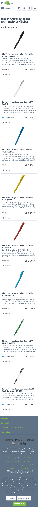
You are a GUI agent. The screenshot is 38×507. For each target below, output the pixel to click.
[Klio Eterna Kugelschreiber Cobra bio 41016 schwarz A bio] (19, 40)
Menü (7, 8)
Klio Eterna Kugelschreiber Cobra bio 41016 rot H (17, 246)
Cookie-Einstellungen (10, 458)
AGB (31, 465)
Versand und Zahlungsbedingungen (15, 465)
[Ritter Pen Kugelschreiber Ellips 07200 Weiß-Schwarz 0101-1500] (19, 375)
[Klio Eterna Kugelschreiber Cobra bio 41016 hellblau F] (19, 136)
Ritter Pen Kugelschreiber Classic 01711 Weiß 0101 (18, 103)
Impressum (24, 468)
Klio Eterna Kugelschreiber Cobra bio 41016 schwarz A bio (17, 55)
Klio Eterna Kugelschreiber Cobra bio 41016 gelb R (17, 199)
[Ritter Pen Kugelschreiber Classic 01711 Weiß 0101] (19, 88)
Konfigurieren (19, 504)
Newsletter (26, 461)
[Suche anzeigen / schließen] (19, 8)
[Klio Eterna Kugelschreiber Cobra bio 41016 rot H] (19, 231)
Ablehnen (11, 498)
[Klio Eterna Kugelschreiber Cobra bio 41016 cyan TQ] (19, 279)
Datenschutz (14, 468)
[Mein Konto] (29, 8)
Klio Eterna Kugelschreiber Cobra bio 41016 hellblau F (17, 151)
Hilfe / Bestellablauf (26, 458)
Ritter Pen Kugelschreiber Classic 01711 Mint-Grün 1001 (18, 342)
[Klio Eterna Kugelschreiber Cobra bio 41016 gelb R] (19, 184)
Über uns (10, 461)
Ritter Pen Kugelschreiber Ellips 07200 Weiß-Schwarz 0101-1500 (18, 390)
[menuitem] (5, 8)
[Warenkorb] (35, 8)
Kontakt (17, 461)
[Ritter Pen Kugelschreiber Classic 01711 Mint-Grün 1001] (19, 327)
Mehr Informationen (27, 492)
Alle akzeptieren (24, 498)
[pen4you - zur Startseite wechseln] (7, 3)
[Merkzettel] (24, 8)
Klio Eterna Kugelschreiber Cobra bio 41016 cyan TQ (17, 294)
